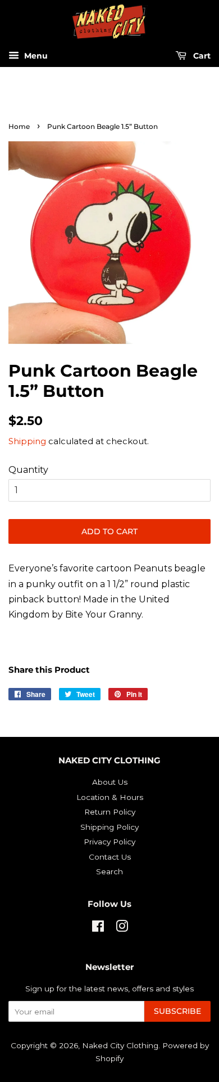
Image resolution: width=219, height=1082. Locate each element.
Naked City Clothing (120, 1045)
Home (19, 126)
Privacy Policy (109, 841)
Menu (35, 56)
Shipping (27, 441)
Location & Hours (109, 797)
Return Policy (109, 811)
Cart (201, 56)
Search (109, 871)
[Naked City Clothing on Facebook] (98, 928)
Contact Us (110, 856)
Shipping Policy (109, 826)
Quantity (28, 469)
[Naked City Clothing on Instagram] (122, 928)
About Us (109, 781)
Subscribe (177, 1011)
